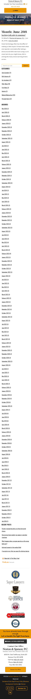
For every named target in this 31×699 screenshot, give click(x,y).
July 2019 (4, 413)
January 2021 (5, 347)
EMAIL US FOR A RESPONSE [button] (15, 641)
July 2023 (4, 235)
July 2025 (4, 146)
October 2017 (5, 484)
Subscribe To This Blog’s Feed (11, 558)
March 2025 (5, 161)
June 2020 (4, 373)
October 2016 (5, 518)
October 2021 (5, 313)
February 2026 (5, 120)
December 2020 (6, 350)
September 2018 (6, 451)
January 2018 (5, 477)
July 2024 (4, 190)
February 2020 (5, 387)
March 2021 (5, 339)
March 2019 (5, 428)
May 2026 (4, 109)
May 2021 (4, 332)
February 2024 (5, 209)
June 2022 (4, 283)
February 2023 (5, 254)
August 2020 (5, 365)
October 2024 (5, 179)
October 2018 (5, 447)
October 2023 (5, 224)
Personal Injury (5, 99)
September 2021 (6, 317)
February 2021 (5, 343)
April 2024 (4, 202)
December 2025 (6, 127)
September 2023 (6, 228)
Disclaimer (5, 681)
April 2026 (4, 112)
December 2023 (6, 216)
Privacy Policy (19, 681)
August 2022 (5, 276)
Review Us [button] (22, 688)
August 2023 (5, 231)
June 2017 (4, 499)
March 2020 (5, 384)
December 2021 (6, 306)
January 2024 (5, 213)
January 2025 (5, 168)
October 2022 (5, 269)
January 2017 (5, 506)
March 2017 (5, 503)
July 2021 (4, 324)
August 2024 (5, 187)
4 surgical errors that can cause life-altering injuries (15, 551)
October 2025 (5, 135)
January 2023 (5, 257)
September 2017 (6, 488)
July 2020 (4, 369)
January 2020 (5, 391)
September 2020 (6, 361)
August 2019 (5, 410)
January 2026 (5, 123)
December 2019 (6, 395)
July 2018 (4, 458)
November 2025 (6, 131)
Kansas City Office (15, 669)
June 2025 (4, 150)
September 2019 (6, 406)
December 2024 (6, 172)
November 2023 (6, 220)
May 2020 (4, 376)
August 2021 (5, 321)
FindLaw (23, 684)
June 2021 (4, 328)
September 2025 (6, 138)
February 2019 (5, 432)
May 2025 (4, 153)
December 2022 (6, 261)
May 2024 (4, 198)
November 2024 (6, 176)
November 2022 (6, 265)
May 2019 (4, 421)
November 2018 (6, 443)
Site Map (11, 681)
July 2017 (4, 495)
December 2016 (6, 510)
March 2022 (5, 295)
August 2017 (5, 492)
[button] (15, 10)
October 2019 (5, 402)
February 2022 (5, 298)
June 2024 (4, 194)
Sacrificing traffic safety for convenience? (14, 35)
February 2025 (5, 164)
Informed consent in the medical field (11, 547)
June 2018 (4, 462)
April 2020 (4, 380)
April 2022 (4, 291)
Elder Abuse (5, 84)
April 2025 (4, 157)
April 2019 (4, 425)
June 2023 (4, 239)
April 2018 (4, 469)
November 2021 (6, 309)
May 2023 (4, 242)
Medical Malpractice (7, 95)
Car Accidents (5, 80)
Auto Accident (13, 41)
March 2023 (5, 250)
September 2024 (6, 183)
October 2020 (5, 358)
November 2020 (6, 354)
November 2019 (6, 399)
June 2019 (4, 417)
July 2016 (4, 521)
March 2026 (5, 116)
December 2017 (6, 480)
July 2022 (4, 280)
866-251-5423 (15, 6)
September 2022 (6, 272)
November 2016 (6, 514)
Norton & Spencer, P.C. (17, 38)
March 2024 (5, 205)
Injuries (4, 91)
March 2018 (5, 473)
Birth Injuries (5, 76)
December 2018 (6, 439)
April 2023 (4, 246)
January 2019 (5, 436)
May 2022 (4, 287)
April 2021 (4, 335)
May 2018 (4, 465)
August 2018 (5, 454)
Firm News (4, 88)
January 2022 (5, 302)
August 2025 (5, 142)
